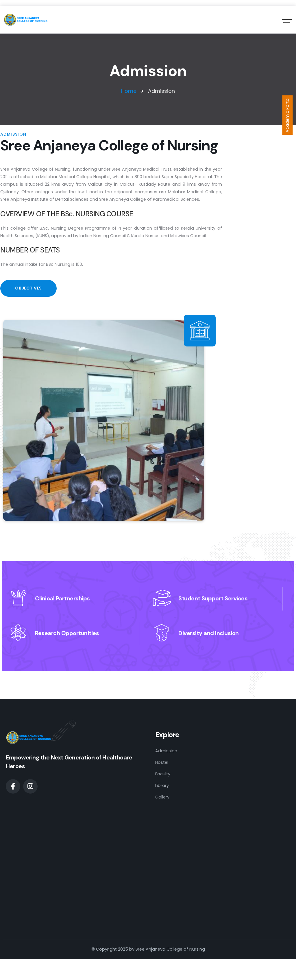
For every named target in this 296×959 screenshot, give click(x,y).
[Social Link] (13, 786)
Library (162, 785)
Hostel (161, 762)
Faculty (162, 774)
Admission (166, 751)
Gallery (162, 797)
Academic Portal (287, 114)
